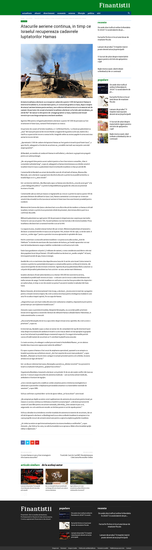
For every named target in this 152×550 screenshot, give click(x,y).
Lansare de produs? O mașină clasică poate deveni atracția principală (30, 488)
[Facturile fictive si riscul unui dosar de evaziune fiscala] (103, 101)
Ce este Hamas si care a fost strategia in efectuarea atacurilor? (36, 456)
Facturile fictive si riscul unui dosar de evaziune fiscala (119, 99)
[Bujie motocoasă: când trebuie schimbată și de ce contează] (103, 138)
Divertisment (48, 13)
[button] (128, 13)
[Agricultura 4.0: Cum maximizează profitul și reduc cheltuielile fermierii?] (81, 476)
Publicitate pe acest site (117, 548)
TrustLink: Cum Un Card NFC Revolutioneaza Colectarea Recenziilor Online (76, 456)
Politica (91, 13)
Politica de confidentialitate (87, 548)
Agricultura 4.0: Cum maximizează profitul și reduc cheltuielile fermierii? (80, 488)
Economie (61, 13)
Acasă (22, 18)
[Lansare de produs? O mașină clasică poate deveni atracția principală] (32, 476)
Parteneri (63, 548)
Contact (128, 548)
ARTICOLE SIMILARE (30, 465)
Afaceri (38, 13)
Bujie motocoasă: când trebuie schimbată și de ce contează (120, 136)
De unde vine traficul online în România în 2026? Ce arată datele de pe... (120, 88)
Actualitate (27, 13)
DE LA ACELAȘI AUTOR (52, 465)
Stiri (98, 13)
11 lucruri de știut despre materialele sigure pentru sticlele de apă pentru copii (113, 59)
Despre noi (55, 548)
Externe (71, 13)
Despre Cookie (72, 548)
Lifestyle (81, 13)
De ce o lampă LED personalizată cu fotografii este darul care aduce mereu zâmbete (56, 488)
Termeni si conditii (102, 548)
